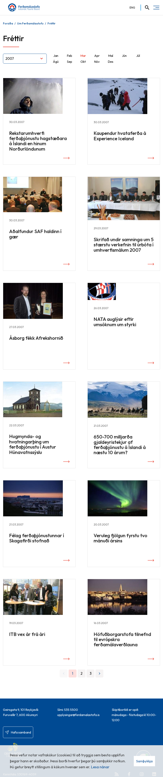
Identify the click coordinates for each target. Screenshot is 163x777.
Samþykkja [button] (144, 761)
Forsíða (8, 23)
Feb (69, 56)
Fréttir (51, 23)
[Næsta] (99, 673)
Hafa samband (21, 732)
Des (110, 62)
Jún (124, 56)
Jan (55, 56)
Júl (138, 56)
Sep (69, 62)
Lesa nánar (100, 767)
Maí (110, 56)
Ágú (56, 62)
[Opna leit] (145, 8)
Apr (97, 56)
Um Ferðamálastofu (30, 23)
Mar (83, 56)
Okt (83, 62)
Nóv (97, 62)
